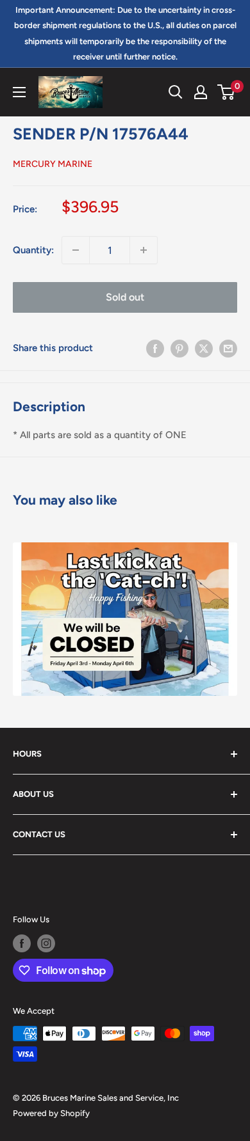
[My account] (200, 92)
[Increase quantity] (143, 250)
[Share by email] (228, 347)
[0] (227, 92)
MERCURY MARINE (52, 164)
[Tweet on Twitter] (204, 347)
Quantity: (33, 250)
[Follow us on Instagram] (46, 943)
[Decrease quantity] (75, 250)
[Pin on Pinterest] (179, 347)
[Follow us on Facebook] (22, 943)
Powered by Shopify (51, 1113)
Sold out (125, 297)
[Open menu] (19, 92)
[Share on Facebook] (155, 347)
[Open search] (176, 92)
